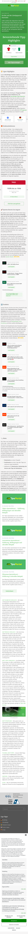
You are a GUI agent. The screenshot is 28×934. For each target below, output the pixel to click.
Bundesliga (4, 819)
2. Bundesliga (5, 822)
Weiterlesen (9, 591)
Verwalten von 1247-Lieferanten (9, 916)
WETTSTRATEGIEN (7, 721)
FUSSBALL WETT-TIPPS (8, 753)
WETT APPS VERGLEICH (8, 660)
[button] (25, 835)
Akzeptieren (14, 920)
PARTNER (4, 776)
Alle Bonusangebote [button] (14, 203)
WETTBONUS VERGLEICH (8, 632)
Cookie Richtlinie (11, 927)
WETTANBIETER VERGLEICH (9, 600)
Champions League (6, 824)
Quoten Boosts (9, 256)
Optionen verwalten (14, 924)
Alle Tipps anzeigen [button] (14, 62)
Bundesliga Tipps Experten (18, 96)
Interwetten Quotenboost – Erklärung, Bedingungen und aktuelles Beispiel (12, 542)
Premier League (5, 827)
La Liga (3, 829)
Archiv (4, 782)
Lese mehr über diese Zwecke (21, 916)
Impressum (18, 927)
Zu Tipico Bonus (14, 196)
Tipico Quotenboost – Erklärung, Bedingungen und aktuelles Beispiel (13, 510)
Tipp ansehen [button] (14, 56)
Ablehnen (14, 929)
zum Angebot (11, 266)
